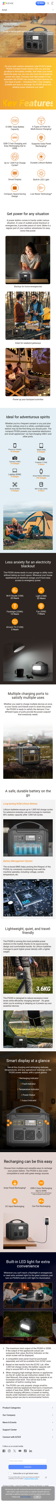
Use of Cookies (22, 1486)
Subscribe (27, 1467)
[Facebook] (5, 1451)
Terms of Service (35, 1486)
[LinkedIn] (31, 1451)
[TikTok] (26, 1451)
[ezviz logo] (8, 3)
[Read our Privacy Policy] (46, 1477)
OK (37, 1497)
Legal (46, 1486)
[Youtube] (21, 1451)
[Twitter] (15, 1451)
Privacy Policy (8, 1486)
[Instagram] (10, 1451)
